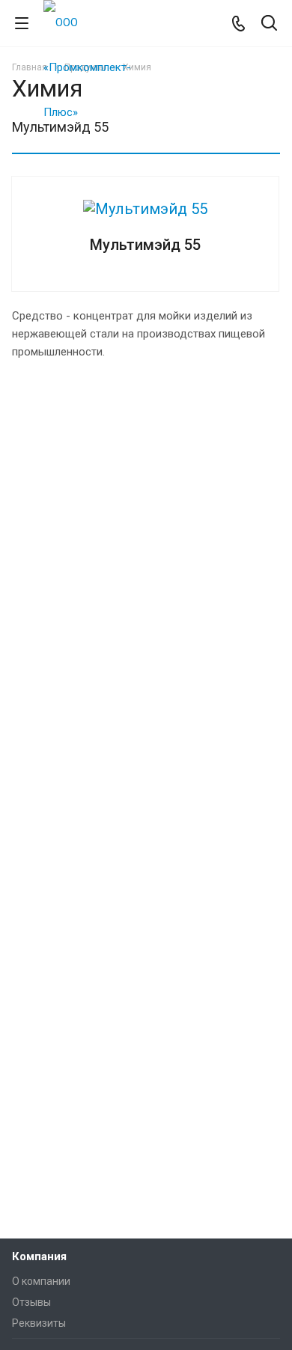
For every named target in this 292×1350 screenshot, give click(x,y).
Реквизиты (39, 1323)
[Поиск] (269, 24)
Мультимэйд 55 (145, 245)
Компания (39, 1256)
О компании (41, 1281)
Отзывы (31, 1302)
